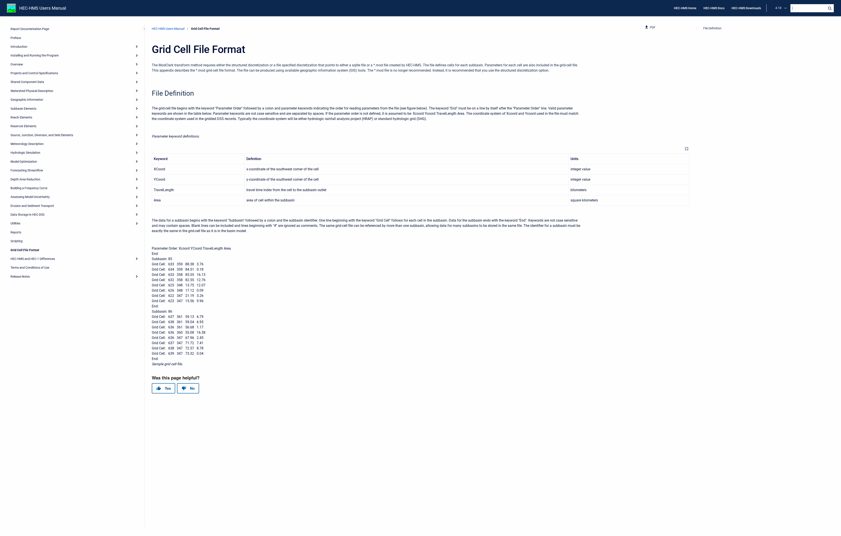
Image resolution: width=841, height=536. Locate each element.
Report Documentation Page (30, 29)
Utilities (15, 223)
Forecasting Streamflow (27, 170)
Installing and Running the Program (35, 55)
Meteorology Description (27, 144)
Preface (16, 38)
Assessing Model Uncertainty (30, 197)
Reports (16, 232)
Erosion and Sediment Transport (32, 206)
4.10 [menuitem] (778, 8)
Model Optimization (24, 161)
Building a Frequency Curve (29, 188)
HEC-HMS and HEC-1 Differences (33, 259)
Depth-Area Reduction (25, 179)
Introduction (19, 46)
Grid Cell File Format (25, 250)
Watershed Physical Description (32, 91)
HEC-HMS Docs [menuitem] (713, 8)
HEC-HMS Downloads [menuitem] (746, 8)
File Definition (712, 28)
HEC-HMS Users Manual (42, 8)
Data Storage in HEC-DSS (27, 214)
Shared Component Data (27, 82)
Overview (17, 64)
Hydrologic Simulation (25, 152)
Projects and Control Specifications (34, 73)
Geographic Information (27, 99)
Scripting (17, 241)
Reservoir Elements (23, 126)
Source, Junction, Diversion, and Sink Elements (42, 135)
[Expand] (136, 46)
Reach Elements (21, 117)
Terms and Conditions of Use (30, 267)
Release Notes (20, 276)
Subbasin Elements (23, 108)
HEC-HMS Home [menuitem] (685, 8)
